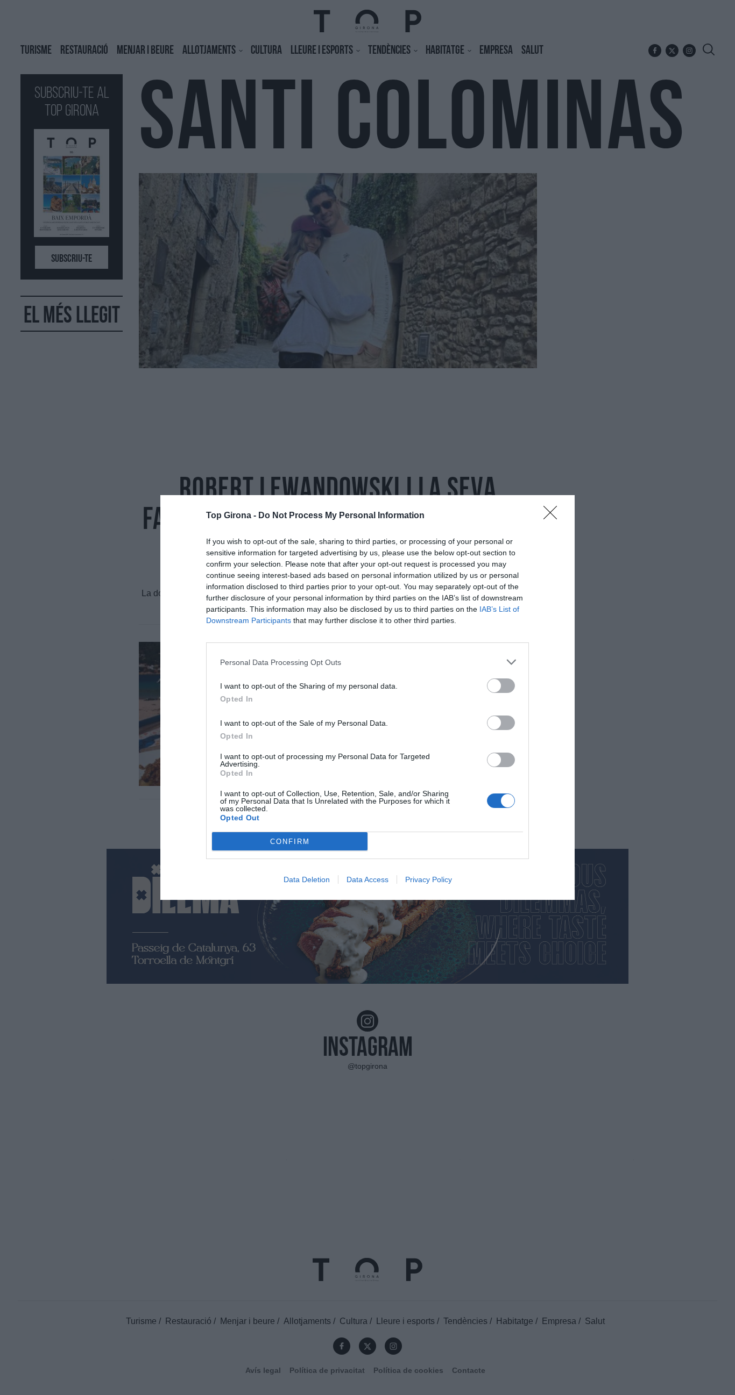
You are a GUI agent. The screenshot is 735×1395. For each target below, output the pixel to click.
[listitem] (367, 662)
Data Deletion (307, 879)
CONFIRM (290, 842)
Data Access (367, 879)
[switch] (501, 685)
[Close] (553, 516)
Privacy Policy (428, 879)
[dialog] (367, 697)
